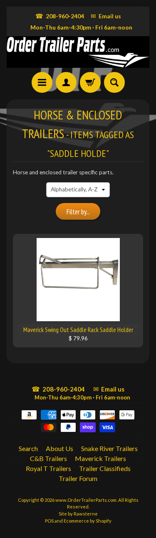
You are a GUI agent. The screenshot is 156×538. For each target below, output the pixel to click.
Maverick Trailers (100, 458)
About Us (59, 448)
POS (49, 520)
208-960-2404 (59, 16)
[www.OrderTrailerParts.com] (78, 52)
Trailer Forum (78, 478)
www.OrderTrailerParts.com (85, 500)
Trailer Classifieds (105, 468)
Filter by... (78, 211)
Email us (106, 16)
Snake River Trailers (109, 448)
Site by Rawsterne (78, 513)
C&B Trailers (48, 458)
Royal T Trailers (48, 468)
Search (28, 448)
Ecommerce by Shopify (87, 520)
